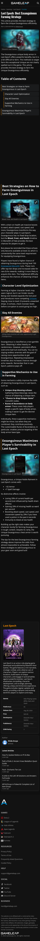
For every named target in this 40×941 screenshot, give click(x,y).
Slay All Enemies (12, 98)
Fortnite (7, 840)
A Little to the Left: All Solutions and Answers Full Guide (19, 777)
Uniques (33, 298)
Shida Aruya (19, 26)
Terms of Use (6, 855)
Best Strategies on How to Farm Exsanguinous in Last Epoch (15, 87)
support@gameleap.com (10, 873)
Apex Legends (9, 829)
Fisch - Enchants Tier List (11, 769)
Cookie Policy (6, 863)
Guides (24, 9)
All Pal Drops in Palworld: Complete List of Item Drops (18, 785)
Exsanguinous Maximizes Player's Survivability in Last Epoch (16, 111)
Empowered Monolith (10, 266)
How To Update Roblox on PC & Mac (16, 755)
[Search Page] (38, 3)
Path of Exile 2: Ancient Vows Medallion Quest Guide (19, 762)
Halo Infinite (8, 825)
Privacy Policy (6, 851)
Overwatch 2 (9, 837)
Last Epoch (17, 9)
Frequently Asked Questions (12, 859)
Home (3, 9)
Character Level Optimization (17, 94)
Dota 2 (6, 818)
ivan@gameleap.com (9, 906)
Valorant (7, 833)
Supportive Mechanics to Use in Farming (18, 104)
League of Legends (11, 821)
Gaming (9, 9)
